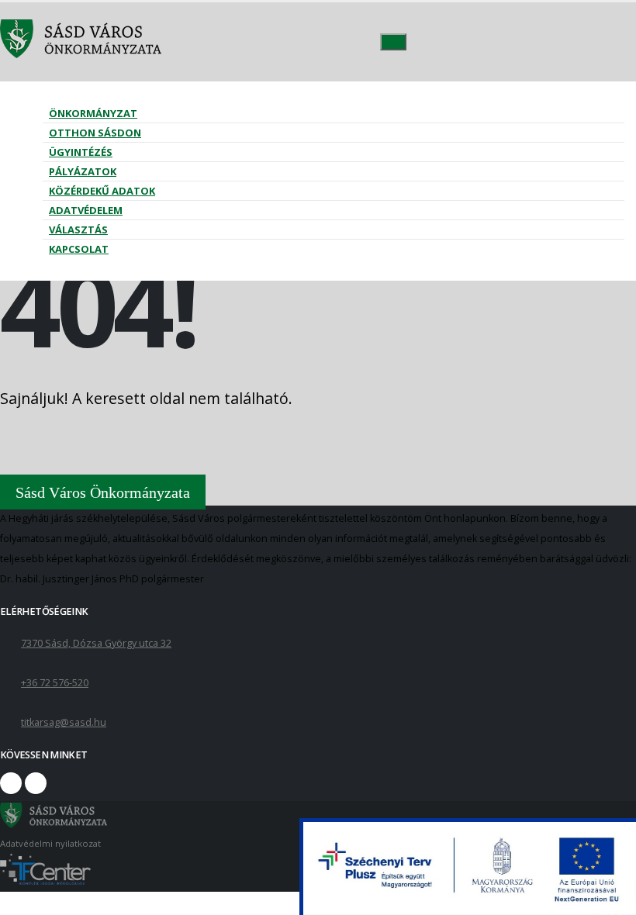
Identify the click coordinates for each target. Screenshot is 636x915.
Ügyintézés (80, 152)
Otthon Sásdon (95, 133)
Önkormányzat (93, 113)
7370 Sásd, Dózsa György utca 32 (96, 643)
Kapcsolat (79, 249)
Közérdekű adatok (102, 191)
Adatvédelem (86, 210)
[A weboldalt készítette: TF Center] (45, 881)
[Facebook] (11, 783)
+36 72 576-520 (54, 682)
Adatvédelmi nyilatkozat (50, 843)
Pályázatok (82, 171)
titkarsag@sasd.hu (63, 722)
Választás (78, 230)
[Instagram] (36, 783)
